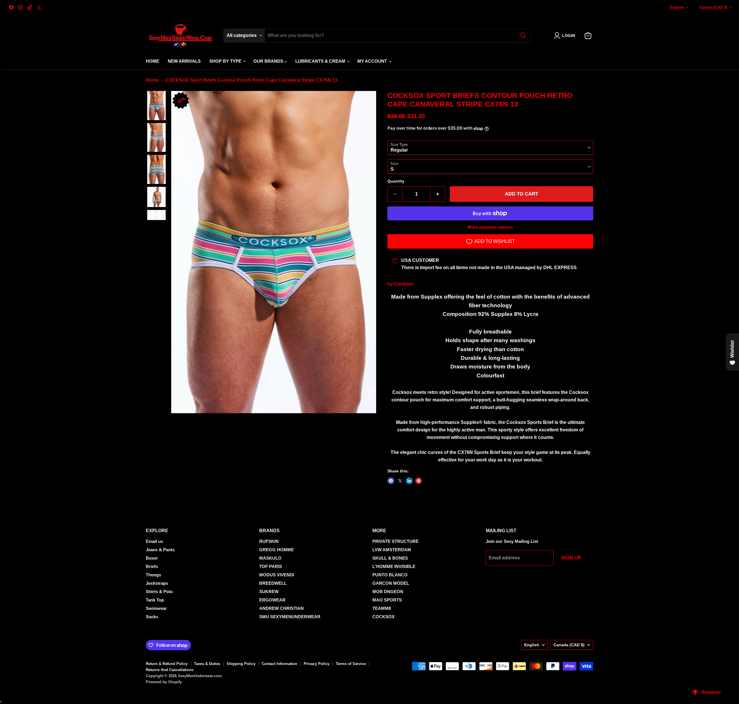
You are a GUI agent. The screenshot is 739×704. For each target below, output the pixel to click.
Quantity (395, 181)
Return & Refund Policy (167, 664)
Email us (154, 541)
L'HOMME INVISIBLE (393, 566)
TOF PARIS (270, 566)
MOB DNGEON (387, 591)
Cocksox (404, 284)
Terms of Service (351, 664)
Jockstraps (157, 583)
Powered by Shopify (164, 682)
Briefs (152, 566)
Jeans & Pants (160, 549)
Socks (152, 616)
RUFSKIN (269, 541)
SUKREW (269, 591)
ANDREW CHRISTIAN (281, 608)
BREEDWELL (273, 583)
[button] (565, 35)
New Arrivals (184, 61)
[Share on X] (400, 480)
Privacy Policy (316, 664)
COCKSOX (383, 616)
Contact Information (279, 664)
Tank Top (155, 599)
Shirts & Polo (159, 591)
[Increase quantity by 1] (437, 194)
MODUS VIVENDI (276, 574)
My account (372, 61)
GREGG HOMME (276, 549)
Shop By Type (225, 61)
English (677, 7)
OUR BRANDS (268, 61)
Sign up (571, 557)
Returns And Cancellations (169, 670)
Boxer (152, 558)
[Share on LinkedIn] (409, 480)
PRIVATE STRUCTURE (395, 541)
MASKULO (270, 558)
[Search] (523, 35)
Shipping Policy (241, 664)
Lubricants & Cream (320, 61)
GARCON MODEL (390, 583)
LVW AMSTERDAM (391, 549)
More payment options (490, 227)
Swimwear (156, 608)
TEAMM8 (381, 608)
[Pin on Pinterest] (418, 480)
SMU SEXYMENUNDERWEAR (289, 616)
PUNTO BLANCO (390, 574)
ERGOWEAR (272, 599)
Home (152, 61)
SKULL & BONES (390, 558)
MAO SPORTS (387, 599)
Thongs (153, 574)
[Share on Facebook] (390, 480)
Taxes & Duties (207, 664)
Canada (713, 7)
